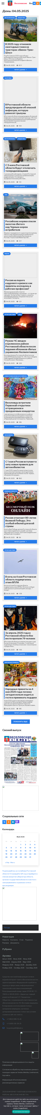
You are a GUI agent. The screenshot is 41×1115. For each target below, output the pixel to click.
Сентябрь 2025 (31, 968)
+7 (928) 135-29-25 (14, 1023)
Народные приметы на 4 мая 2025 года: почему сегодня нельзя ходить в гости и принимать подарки (21, 693)
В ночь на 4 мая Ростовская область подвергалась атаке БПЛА (20, 579)
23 (25, 854)
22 (21, 854)
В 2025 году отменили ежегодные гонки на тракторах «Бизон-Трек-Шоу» (19, 48)
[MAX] (17, 821)
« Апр (7, 862)
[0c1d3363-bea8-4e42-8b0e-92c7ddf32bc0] (20, 904)
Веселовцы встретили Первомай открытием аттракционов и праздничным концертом (20, 406)
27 (11, 857)
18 (35, 851)
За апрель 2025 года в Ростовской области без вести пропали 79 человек (20, 635)
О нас (21, 940)
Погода (7, 927)
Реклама (5, 943)
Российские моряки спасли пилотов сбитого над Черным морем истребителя (20, 225)
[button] (3, 3)
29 (21, 857)
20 (11, 854)
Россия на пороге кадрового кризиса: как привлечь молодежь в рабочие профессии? (18, 284)
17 (30, 851)
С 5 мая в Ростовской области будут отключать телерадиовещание (20, 168)
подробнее (15, 1101)
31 (30, 857)
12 (6, 851)
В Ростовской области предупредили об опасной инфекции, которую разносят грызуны (20, 108)
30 (25, 857)
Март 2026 (27, 962)
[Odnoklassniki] (37, 3)
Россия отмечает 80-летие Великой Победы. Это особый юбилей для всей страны (20, 522)
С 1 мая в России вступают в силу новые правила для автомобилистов (21, 464)
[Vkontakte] (34, 3)
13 (11, 851)
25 (35, 854)
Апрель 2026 (16, 962)
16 (25, 851)
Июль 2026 (17, 959)
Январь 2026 (19, 965)
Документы (14, 943)
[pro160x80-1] (29, 1047)
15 (21, 851)
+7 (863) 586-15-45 (14, 1019)
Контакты (14, 940)
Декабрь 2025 (31, 965)
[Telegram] (13, 822)
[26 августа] (20, 760)
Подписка (29, 940)
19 (6, 854)
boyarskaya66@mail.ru (15, 1028)
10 (30, 848)
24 (30, 854)
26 (6, 857)
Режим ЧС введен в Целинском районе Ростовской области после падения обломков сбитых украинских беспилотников (21, 346)
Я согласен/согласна (21, 1112)
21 (16, 854)
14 (16, 851)
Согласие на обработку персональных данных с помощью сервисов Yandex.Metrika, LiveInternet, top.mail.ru (20, 1072)
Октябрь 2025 (19, 968)
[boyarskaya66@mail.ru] (4, 1028)
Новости (5, 940)
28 (16, 857)
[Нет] (38, 1106)
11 (34, 848)
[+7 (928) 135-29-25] (4, 1024)
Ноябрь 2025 (7, 968)
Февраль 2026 (7, 965)
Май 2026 (6, 962)
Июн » (12, 862)
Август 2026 (7, 959)
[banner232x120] (29, 1036)
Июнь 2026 (27, 959)
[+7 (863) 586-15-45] (4, 1019)
